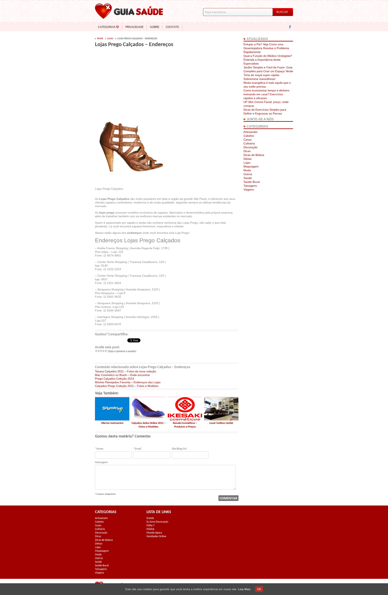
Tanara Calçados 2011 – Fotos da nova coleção (125, 371)
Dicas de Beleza (254, 155)
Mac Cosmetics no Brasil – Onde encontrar (122, 375)
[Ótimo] (106, 351)
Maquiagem (251, 166)
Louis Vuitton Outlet (221, 423)
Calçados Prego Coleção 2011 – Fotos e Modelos (126, 385)
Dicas (247, 151)
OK (259, 589)
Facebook (290, 27)
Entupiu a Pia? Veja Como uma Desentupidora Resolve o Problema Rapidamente (266, 48)
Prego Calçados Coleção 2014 (114, 378)
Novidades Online (156, 536)
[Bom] (103, 351)
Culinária (249, 143)
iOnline (150, 529)
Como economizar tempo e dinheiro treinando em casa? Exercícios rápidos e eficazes (266, 94)
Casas (248, 139)
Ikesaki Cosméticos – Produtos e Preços (185, 425)
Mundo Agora (154, 532)
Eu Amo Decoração (157, 521)
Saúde (248, 178)
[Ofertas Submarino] (112, 419)
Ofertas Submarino (112, 423)
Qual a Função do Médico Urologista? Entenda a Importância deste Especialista (268, 59)
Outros (248, 174)
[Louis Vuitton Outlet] (221, 419)
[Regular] (101, 351)
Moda (247, 170)
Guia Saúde (129, 11)
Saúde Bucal (252, 181)
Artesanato (250, 131)
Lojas (110, 38)
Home (100, 38)
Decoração (250, 147)
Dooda (150, 518)
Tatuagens (250, 185)
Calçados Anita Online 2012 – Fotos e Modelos (149, 425)
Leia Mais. (244, 589)
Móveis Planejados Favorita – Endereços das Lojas (127, 382)
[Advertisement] (129, 81)
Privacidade (134, 27)
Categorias (107, 27)
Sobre (154, 27)
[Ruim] (98, 351)
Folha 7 (151, 525)
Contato (172, 27)
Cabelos (249, 135)
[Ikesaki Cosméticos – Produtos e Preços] (185, 419)
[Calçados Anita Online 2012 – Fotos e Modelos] (148, 419)
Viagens (249, 189)
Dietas (248, 158)
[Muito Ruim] (96, 351)
